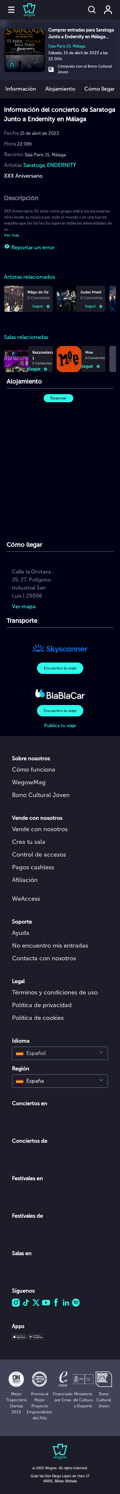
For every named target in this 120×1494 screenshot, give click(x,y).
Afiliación (25, 880)
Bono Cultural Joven (41, 795)
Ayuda (20, 933)
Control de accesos (39, 854)
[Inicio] (25, 10)
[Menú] (11, 10)
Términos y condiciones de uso (55, 992)
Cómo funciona (33, 769)
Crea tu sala (28, 842)
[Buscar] (92, 10)
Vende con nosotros (40, 829)
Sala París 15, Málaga (66, 46)
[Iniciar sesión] (108, 10)
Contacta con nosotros (44, 958)
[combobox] (60, 1053)
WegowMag (29, 782)
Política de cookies (38, 1018)
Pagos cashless (33, 867)
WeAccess (26, 898)
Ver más (11, 235)
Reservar (58, 398)
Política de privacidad (42, 1005)
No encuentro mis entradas (50, 945)
